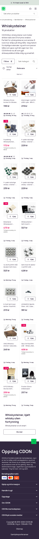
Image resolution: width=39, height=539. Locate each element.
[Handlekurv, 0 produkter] (30, 8)
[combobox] (19, 14)
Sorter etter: (9, 68)
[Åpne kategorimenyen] (35, 8)
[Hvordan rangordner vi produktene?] (4, 68)
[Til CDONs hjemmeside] (4, 8)
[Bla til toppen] (33, 441)
